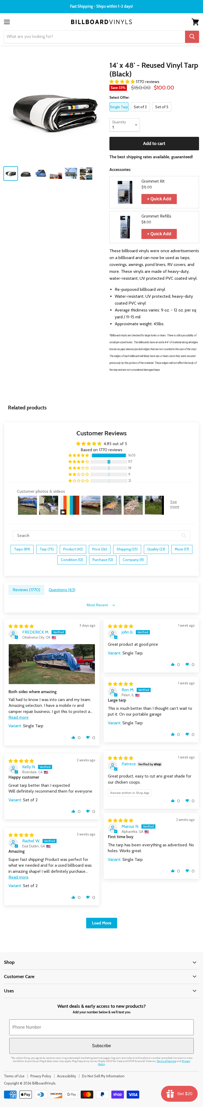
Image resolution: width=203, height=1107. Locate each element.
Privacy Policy (40, 1076)
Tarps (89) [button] (22, 549)
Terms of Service (166, 1061)
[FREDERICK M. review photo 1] (51, 664)
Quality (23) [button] (156, 549)
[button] (122, 81)
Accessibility (66, 1076)
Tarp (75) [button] (47, 549)
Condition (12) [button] (72, 559)
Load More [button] (101, 922)
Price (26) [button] (99, 549)
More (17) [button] (182, 549)
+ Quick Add (159, 199)
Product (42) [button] (73, 549)
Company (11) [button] (133, 559)
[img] (21, 626)
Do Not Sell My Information (103, 1076)
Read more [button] (18, 717)
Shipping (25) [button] (127, 549)
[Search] (192, 37)
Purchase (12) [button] (103, 559)
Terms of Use (14, 1076)
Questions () (62, 589)
